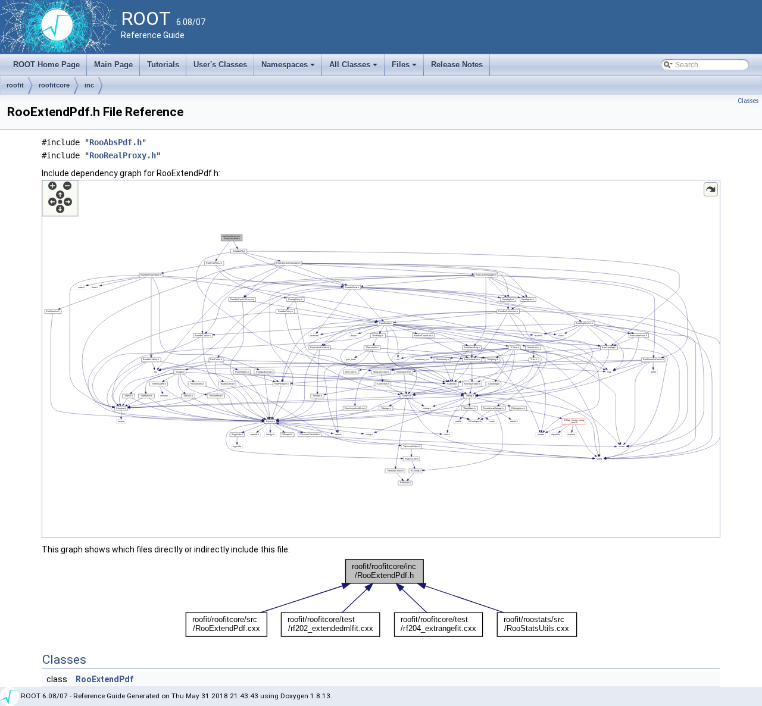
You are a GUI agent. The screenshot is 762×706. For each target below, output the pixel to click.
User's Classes (220, 64)
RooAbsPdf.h (115, 142)
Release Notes (457, 64)
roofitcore (54, 85)
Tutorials (163, 64)
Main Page (113, 64)
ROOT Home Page (46, 64)
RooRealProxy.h (122, 155)
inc (89, 85)
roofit (15, 85)
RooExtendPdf (104, 679)
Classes (748, 101)
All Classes (354, 68)
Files (405, 68)
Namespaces (289, 68)
